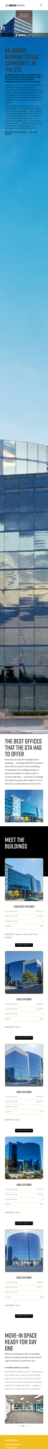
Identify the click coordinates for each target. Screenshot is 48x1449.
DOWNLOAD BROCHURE (24, 945)
